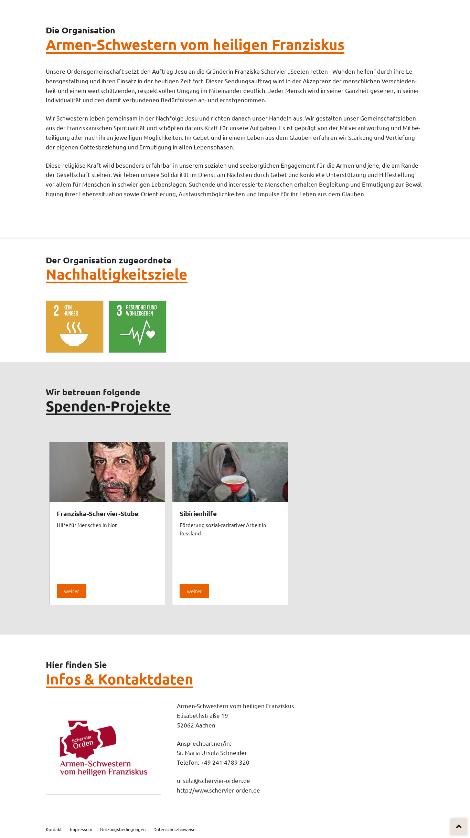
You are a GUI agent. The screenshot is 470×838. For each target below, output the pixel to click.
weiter (71, 591)
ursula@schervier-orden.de (213, 780)
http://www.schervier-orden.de (218, 790)
